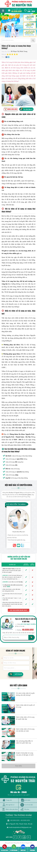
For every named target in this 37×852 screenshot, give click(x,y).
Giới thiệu (27, 800)
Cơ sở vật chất (28, 805)
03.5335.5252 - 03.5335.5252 (20, 820)
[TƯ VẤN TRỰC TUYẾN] (28, 624)
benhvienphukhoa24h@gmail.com (20, 827)
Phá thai (26, 809)
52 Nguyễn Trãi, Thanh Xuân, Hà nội (20, 824)
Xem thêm (18, 766)
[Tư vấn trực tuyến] (19, 427)
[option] (18, 25)
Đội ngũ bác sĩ (10, 805)
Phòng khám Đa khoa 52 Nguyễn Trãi (22, 843)
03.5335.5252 (16, 11)
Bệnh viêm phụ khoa (12, 809)
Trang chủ (9, 800)
